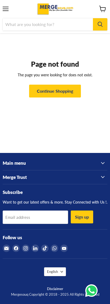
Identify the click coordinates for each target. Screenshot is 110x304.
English (52, 271)
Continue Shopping (55, 90)
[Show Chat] (93, 291)
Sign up (82, 216)
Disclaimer (55, 289)
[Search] (100, 24)
